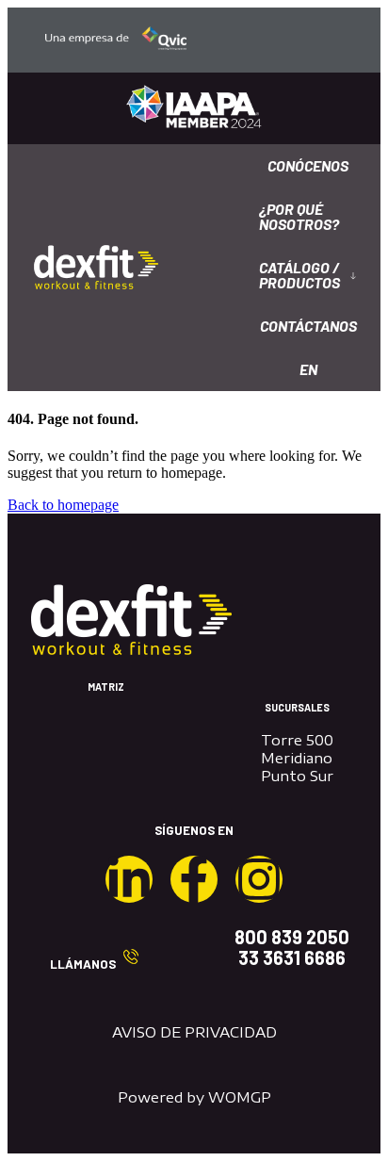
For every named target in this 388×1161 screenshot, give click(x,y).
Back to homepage (63, 505)
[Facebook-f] (194, 879)
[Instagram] (259, 879)
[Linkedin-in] (129, 879)
